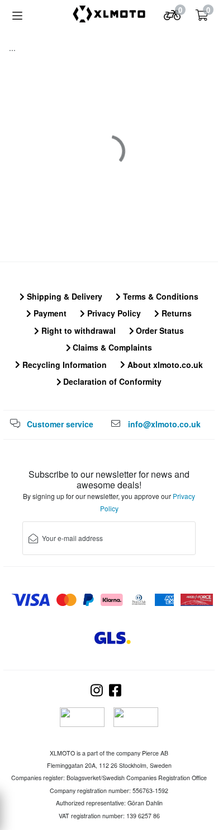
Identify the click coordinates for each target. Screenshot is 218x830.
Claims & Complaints (111, 347)
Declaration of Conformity (111, 381)
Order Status (159, 330)
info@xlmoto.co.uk (164, 424)
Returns (175, 313)
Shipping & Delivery (63, 296)
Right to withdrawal (77, 330)
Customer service (60, 424)
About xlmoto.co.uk (164, 364)
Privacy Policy (113, 313)
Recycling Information (63, 364)
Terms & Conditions (159, 296)
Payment (49, 313)
